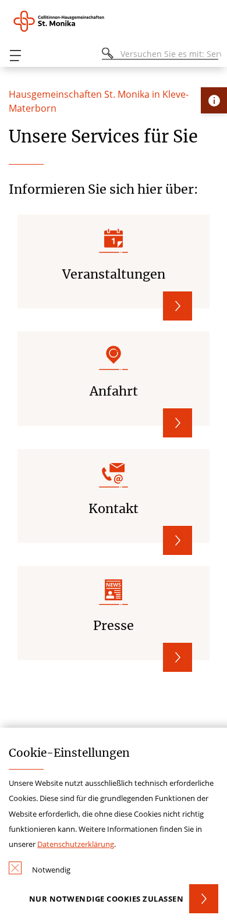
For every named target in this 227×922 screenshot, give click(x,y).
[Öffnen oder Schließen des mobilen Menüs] (15, 55)
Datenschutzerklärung (75, 844)
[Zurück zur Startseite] (66, 21)
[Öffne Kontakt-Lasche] (214, 100)
